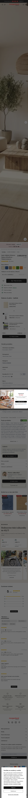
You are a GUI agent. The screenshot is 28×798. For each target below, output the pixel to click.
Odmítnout (13, 791)
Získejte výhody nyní (21, 401)
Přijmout (13, 787)
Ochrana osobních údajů (25, 404)
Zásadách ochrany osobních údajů (12, 784)
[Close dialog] (27, 390)
